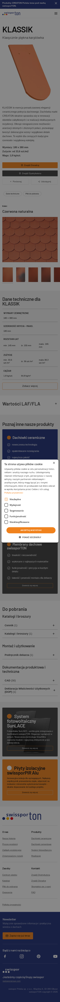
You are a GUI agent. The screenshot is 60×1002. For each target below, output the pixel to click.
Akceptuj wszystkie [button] (31, 530)
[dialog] (29, 501)
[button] (30, 537)
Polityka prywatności (13, 493)
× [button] (54, 463)
